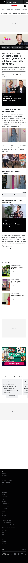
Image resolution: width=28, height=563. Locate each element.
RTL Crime (4, 541)
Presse (3, 536)
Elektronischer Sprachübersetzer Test (10, 390)
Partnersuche (4, 494)
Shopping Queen (7, 13)
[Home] (14, 5)
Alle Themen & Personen (7, 477)
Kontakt (3, 513)
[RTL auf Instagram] (15, 554)
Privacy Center (5, 517)
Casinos (3, 490)
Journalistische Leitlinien (7, 480)
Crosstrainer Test (6, 392)
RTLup (3, 539)
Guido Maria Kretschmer (15, 118)
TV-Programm (4, 475)
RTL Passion (4, 545)
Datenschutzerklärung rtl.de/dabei (9, 524)
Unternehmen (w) (5, 505)
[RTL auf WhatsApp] (25, 554)
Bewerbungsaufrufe (6, 482)
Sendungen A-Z (5, 473)
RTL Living (4, 543)
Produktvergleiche (5, 496)
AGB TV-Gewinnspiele (6, 522)
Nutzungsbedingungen (6, 520)
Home (3, 549)
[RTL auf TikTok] (18, 554)
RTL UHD (3, 484)
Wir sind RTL (4, 530)
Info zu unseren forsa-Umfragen (8, 527)
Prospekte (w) (4, 508)
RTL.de (3, 471)
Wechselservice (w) (6, 501)
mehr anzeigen (12, 395)
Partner (3, 489)
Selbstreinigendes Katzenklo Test (10, 386)
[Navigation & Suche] (25, 5)
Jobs (3, 534)
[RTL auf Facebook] (11, 554)
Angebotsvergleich (6, 503)
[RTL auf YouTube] (22, 554)
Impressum (4, 515)
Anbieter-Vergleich (6, 506)
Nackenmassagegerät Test (8, 384)
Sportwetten (4, 492)
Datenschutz (4, 518)
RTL (2, 13)
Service (3, 511)
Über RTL (3, 532)
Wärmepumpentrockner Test (9, 388)
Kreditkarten (4, 499)
